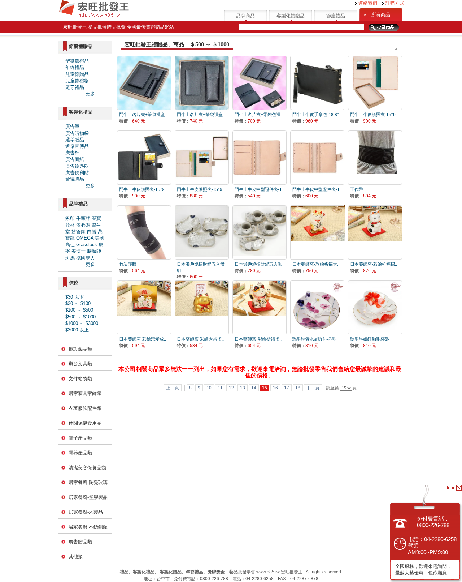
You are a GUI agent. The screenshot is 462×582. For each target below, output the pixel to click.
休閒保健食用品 (85, 423)
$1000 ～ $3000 (81, 323)
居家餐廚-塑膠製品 (88, 497)
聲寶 (96, 218)
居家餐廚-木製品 (86, 512)
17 (286, 387)
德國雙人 (85, 258)
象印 (70, 218)
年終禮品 (74, 67)
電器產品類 (80, 452)
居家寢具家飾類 (85, 393)
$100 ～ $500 (79, 310)
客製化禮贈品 (290, 15)
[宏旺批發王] (94, 16)
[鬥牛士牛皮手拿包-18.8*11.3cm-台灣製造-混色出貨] (317, 82)
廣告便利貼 (77, 172)
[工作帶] (375, 157)
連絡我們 (367, 3)
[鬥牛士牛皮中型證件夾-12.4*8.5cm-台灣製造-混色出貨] (259, 157)
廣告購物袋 (77, 133)
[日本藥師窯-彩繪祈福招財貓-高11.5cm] (259, 307)
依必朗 (83, 225)
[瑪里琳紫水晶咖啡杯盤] (317, 307)
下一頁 (312, 387)
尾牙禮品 (74, 87)
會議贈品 (74, 179)
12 (231, 387)
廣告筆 (72, 126)
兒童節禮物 (77, 81)
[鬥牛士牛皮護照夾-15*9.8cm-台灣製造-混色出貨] (375, 82)
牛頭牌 (83, 218)
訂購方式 (394, 3)
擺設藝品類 (80, 349)
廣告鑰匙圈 (77, 166)
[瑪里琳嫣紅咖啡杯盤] (375, 307)
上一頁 (172, 387)
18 (297, 387)
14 (253, 387)
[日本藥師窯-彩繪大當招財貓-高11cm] (202, 307)
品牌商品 (245, 15)
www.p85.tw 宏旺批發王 (279, 571)
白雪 (91, 231)
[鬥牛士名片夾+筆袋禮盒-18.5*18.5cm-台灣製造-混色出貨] (202, 82)
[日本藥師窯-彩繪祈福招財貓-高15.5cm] (375, 232)
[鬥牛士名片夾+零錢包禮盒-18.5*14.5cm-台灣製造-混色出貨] (259, 82)
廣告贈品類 (80, 541)
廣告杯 (72, 152)
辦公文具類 (80, 364)
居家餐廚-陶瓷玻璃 (88, 482)
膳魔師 (94, 251)
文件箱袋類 (80, 378)
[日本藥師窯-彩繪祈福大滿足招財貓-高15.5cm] (317, 232)
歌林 (70, 225)
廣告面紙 (74, 159)
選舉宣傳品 (77, 146)
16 (275, 387)
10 (209, 387)
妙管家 (78, 231)
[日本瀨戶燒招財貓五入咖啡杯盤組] (259, 232)
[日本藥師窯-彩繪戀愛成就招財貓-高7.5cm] (144, 307)
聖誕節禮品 (77, 61)
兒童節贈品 (77, 74)
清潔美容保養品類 (87, 467)
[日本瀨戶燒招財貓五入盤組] (202, 232)
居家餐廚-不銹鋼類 (88, 527)
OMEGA (84, 238)
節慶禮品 (335, 15)
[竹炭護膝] (144, 232)
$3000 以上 (77, 330)
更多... (92, 94)
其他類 (76, 556)
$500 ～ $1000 (80, 317)
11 (220, 387)
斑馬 (70, 258)
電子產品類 (80, 438)
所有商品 (380, 14)
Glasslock (86, 244)
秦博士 (78, 251)
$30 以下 (74, 297)
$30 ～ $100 (78, 303)
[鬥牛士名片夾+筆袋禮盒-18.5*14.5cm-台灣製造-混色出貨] (144, 82)
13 (242, 387)
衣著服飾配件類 (85, 408)
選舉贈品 (74, 139)
